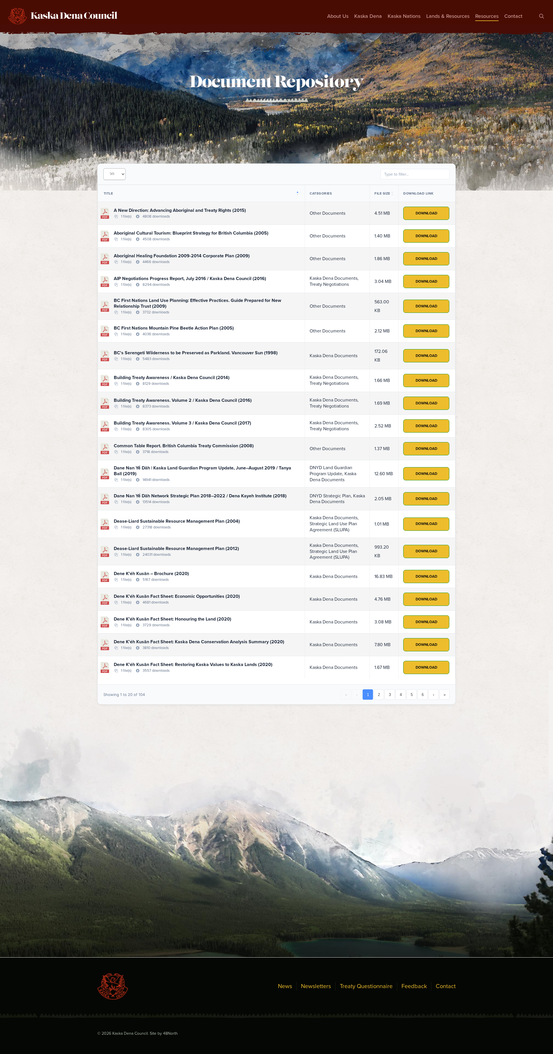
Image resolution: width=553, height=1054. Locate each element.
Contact (446, 986)
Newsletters (316, 986)
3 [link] (390, 694)
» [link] (445, 694)
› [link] (433, 694)
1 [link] (368, 694)
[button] (298, 193)
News (285, 986)
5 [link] (412, 694)
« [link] (346, 694)
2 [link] (379, 694)
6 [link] (423, 694)
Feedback (414, 986)
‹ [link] (356, 694)
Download (426, 213)
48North (170, 1033)
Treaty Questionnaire (366, 986)
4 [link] (401, 694)
